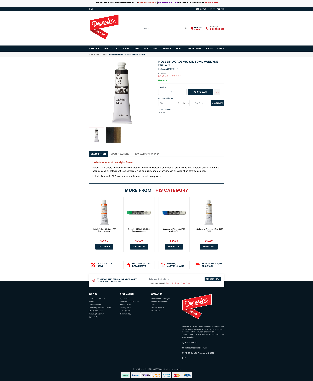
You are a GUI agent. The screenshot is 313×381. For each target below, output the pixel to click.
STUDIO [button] (179, 48)
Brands (91, 302)
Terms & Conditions (172, 283)
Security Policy (125, 308)
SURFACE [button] (167, 48)
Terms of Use (125, 311)
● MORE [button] (209, 48)
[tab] (98, 154)
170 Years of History (97, 298)
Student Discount (157, 308)
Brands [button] (220, 48)
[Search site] (186, 28)
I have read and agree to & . (170, 283)
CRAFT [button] (126, 48)
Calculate (217, 103)
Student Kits (155, 311)
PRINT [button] (155, 48)
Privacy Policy (185, 283)
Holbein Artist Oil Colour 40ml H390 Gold (209, 230)
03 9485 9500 (217, 29)
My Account (124, 298)
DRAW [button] (136, 48)
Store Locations (95, 305)
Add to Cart (200, 92)
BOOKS (115, 48)
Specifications (120, 154)
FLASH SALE (94, 48)
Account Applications (159, 302)
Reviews (139, 154)
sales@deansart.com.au (196, 348)
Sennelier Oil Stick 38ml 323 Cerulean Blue (174, 230)
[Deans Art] (104, 28)
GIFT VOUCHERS (194, 48)
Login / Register (217, 9)
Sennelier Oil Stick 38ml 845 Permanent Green (139, 230)
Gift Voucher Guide (96, 311)
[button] (217, 92)
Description (98, 154)
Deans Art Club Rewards (129, 302)
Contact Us (93, 317)
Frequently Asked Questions (100, 308)
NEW (106, 48)
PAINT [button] (146, 48)
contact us (201, 9)
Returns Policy (125, 314)
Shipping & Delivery (96, 314)
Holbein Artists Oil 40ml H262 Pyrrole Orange (104, 230)
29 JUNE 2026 (211, 2)
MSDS (153, 305)
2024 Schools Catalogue (160, 298)
